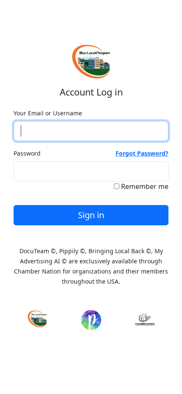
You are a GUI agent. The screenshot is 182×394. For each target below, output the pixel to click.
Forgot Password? (142, 153)
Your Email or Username (48, 113)
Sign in (91, 215)
